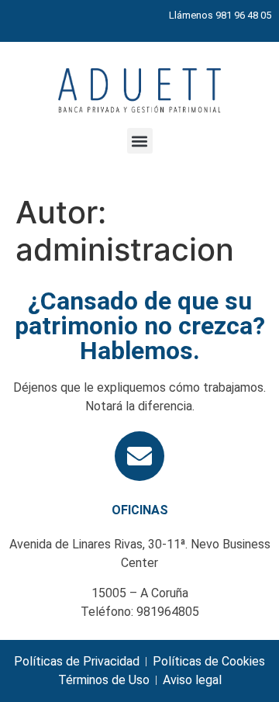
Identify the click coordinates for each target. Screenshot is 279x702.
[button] (140, 141)
